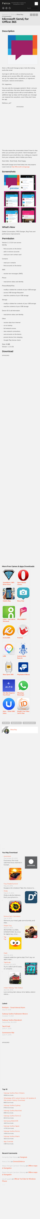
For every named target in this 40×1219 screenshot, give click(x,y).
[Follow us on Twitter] (9, 8)
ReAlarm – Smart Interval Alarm (13, 1007)
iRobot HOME (36, 15)
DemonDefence (19, 1161)
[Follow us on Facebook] (3, 8)
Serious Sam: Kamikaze (12, 916)
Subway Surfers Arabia (31, 15)
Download (7, 351)
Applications (16, 723)
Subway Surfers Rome (12, 1131)
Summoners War (8, 1032)
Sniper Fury (8, 926)
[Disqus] (20, 764)
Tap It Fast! (6, 1026)
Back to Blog (34, 15)
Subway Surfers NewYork (13, 1111)
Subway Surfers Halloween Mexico (15, 1014)
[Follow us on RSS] (6, 8)
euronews (7, 856)
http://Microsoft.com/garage (21, 167)
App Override (8, 1141)
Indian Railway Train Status (13, 988)
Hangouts (23, 1157)
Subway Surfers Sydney (12, 1105)
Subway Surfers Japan (11, 1126)
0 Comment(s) (6, 16)
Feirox (6, 3)
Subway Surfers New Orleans (14, 1093)
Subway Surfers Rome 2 (12, 1116)
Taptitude (7, 962)
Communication (29, 723)
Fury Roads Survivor (11, 884)
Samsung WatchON (11, 1121)
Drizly (6, 891)
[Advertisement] (20, 127)
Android (6, 723)
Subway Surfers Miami (12, 1136)
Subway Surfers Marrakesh (12, 1020)
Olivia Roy (20, 14)
